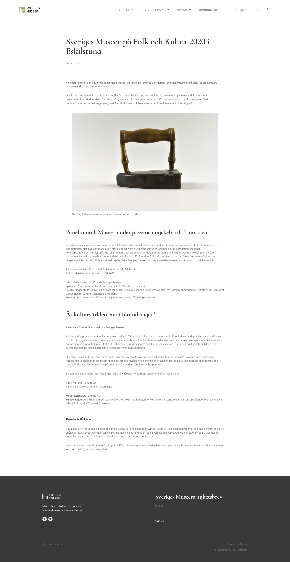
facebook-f (44, 519)
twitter (50, 519)
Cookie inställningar (237, 544)
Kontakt (239, 9)
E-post (159, 505)
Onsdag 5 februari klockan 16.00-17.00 (93, 273)
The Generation (239, 549)
